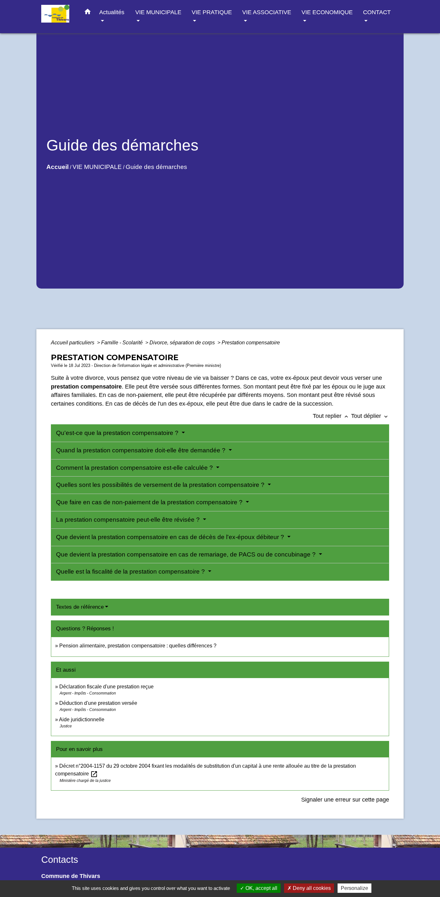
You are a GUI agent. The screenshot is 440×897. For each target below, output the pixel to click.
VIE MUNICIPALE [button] (158, 12)
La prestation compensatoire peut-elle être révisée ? (128, 519)
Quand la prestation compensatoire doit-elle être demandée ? (141, 450)
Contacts (59, 859)
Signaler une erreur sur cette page (345, 799)
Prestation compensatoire (251, 342)
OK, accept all (260, 888)
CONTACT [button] (377, 12)
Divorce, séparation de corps (182, 342)
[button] (88, 13)
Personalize (354, 888)
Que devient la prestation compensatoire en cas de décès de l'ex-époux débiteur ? (171, 537)
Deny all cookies (311, 888)
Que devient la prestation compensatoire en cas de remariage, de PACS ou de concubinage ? (186, 554)
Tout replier (331, 416)
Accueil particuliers (73, 342)
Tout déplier (370, 416)
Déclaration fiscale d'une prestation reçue (106, 686)
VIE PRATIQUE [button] (212, 12)
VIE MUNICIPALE (97, 166)
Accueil (57, 166)
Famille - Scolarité (122, 342)
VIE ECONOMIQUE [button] (327, 12)
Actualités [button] (111, 12)
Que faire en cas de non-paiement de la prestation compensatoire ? (150, 502)
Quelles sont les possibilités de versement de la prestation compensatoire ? (161, 484)
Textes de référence (80, 607)
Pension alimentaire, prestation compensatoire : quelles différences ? (137, 645)
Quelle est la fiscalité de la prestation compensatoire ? (131, 571)
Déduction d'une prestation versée (98, 703)
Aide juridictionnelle (81, 719)
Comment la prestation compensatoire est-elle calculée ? (135, 467)
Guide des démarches (156, 166)
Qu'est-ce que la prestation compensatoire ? (118, 432)
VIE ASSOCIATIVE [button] (266, 12)
